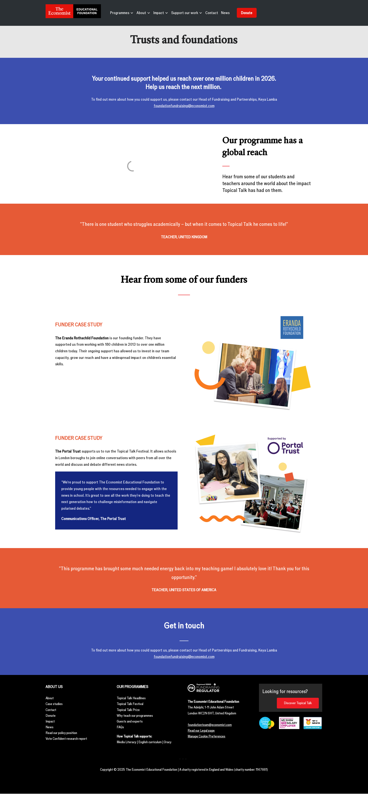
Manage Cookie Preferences (206, 736)
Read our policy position (61, 733)
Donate (246, 12)
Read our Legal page (201, 730)
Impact (158, 12)
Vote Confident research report (66, 739)
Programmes (119, 12)
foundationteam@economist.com (210, 725)
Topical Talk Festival (130, 704)
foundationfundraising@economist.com (184, 105)
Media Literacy (126, 742)
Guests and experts (130, 721)
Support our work (184, 12)
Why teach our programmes (135, 716)
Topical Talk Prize (128, 710)
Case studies (54, 704)
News (225, 12)
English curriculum (150, 742)
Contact (211, 12)
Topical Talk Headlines (131, 698)
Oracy (167, 742)
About (141, 12)
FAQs (120, 727)
